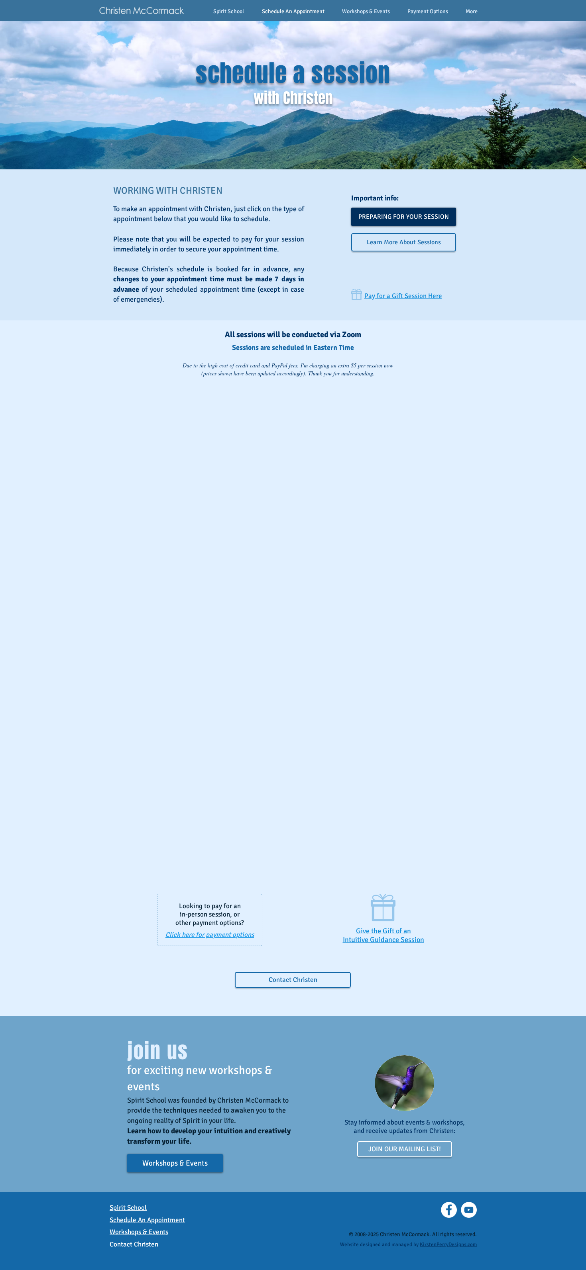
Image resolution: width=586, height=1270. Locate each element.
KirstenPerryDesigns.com (448, 1244)
